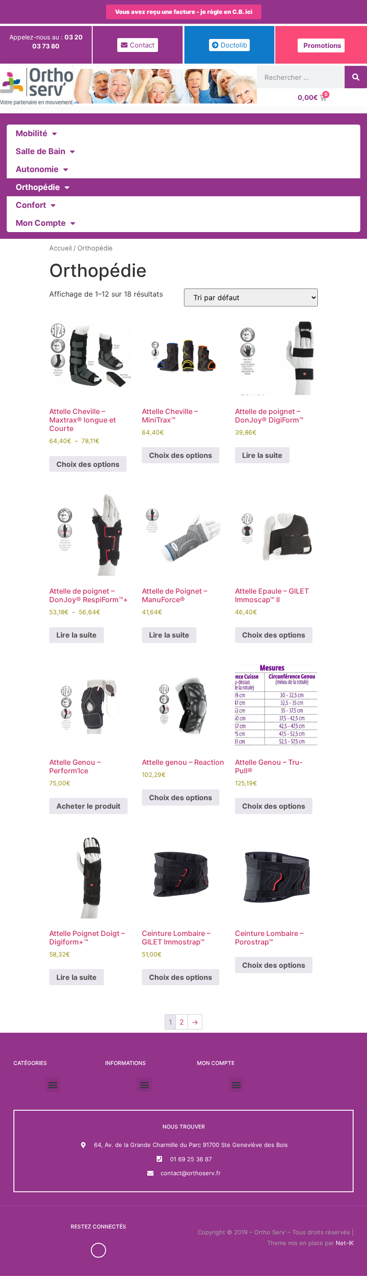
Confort (31, 205)
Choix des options (87, 464)
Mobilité (31, 133)
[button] (52, 1084)
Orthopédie (38, 187)
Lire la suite (262, 455)
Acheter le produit (88, 806)
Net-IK (345, 1242)
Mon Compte (41, 223)
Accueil (60, 248)
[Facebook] (98, 1250)
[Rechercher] (356, 77)
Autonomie (37, 169)
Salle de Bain (40, 151)
